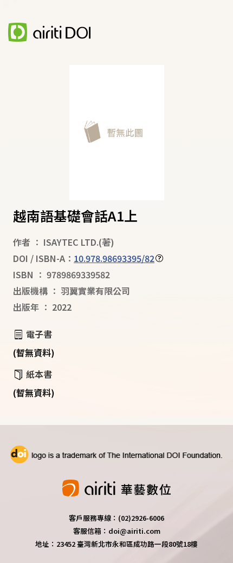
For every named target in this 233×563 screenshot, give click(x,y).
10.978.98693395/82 (114, 258)
